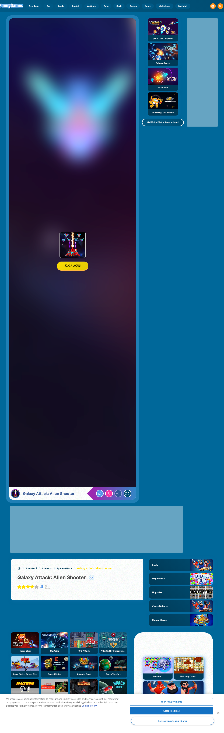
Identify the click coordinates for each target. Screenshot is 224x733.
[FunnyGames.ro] (19, 568)
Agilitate (91, 6)
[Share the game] (118, 493)
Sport (148, 6)
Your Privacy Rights (171, 701)
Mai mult (182, 6)
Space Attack (64, 568)
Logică (75, 6)
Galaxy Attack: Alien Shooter (94, 568)
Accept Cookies (171, 710)
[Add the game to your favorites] (91, 577)
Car (48, 6)
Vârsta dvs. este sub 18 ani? (172, 720)
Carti (118, 6)
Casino (133, 6)
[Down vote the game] (109, 493)
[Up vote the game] (100, 493)
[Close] (218, 713)
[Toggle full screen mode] (127, 493)
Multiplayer (164, 6)
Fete (106, 6)
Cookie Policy (89, 705)
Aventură (33, 6)
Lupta (61, 6)
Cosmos (47, 568)
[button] (213, 6)
